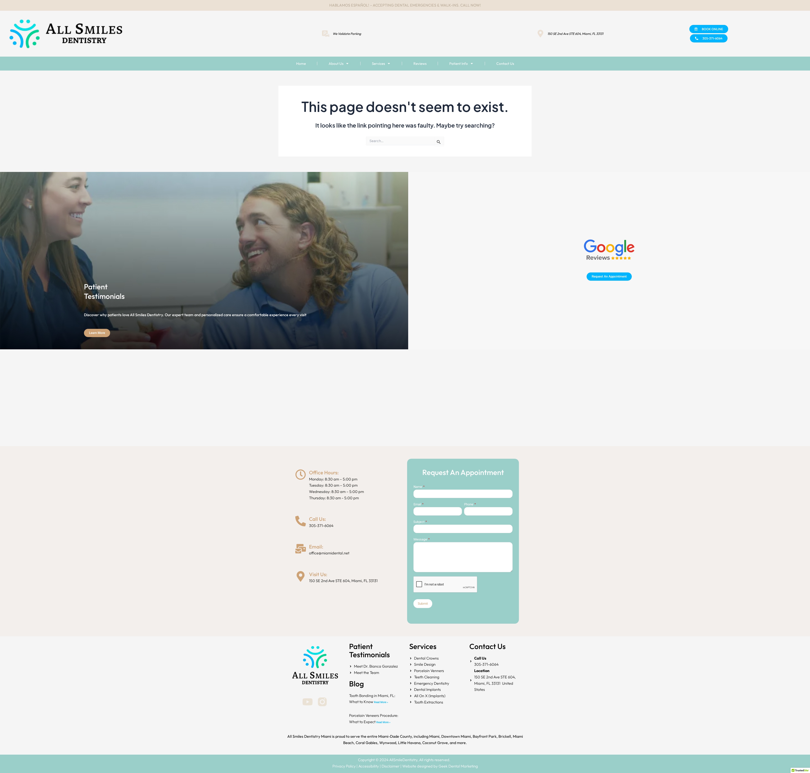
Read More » (381, 702)
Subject (420, 522)
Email (418, 504)
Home (301, 63)
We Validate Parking (347, 34)
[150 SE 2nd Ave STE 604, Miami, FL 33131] (540, 33)
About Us (336, 63)
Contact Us (505, 63)
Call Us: (317, 519)
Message (421, 539)
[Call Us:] (300, 521)
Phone (470, 504)
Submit (423, 604)
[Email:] (300, 548)
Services (378, 63)
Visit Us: (318, 574)
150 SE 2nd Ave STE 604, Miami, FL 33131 (575, 34)
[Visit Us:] (300, 576)
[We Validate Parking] (325, 33)
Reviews (420, 63)
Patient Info (458, 63)
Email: (316, 546)
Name (419, 487)
